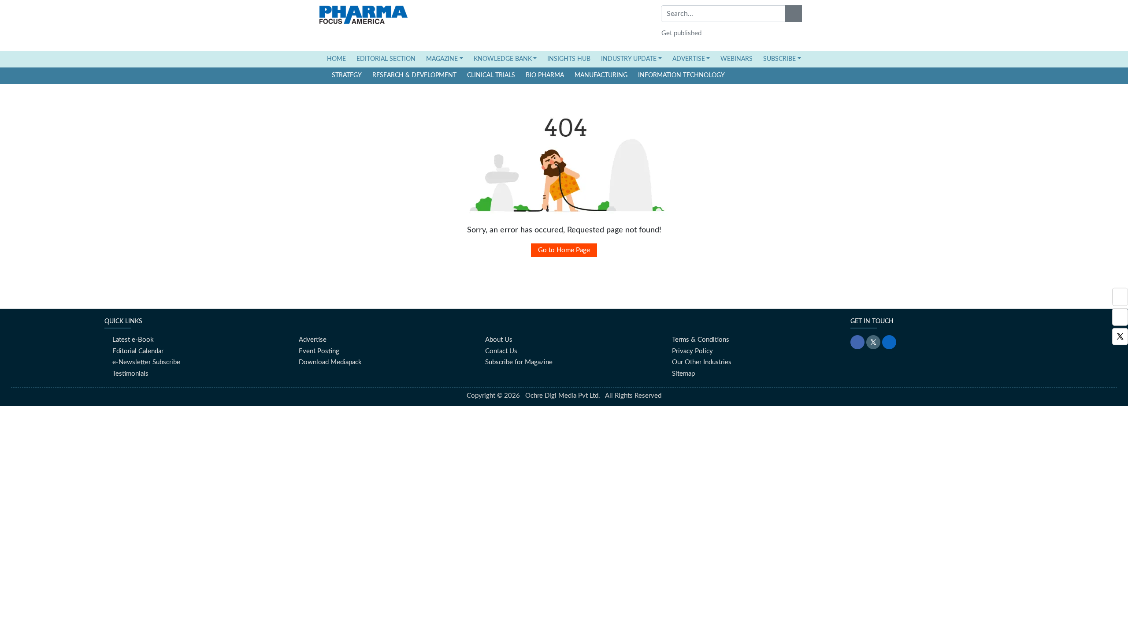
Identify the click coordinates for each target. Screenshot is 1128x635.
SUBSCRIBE (779, 59)
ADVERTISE (688, 59)
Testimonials (130, 373)
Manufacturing (601, 75)
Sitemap (683, 373)
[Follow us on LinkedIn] (1120, 297)
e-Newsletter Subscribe (146, 362)
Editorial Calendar (137, 351)
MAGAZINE (442, 59)
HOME (339, 59)
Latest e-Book (133, 339)
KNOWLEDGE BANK (503, 59)
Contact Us (501, 351)
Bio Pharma (545, 75)
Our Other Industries (701, 362)
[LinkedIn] (889, 342)
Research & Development (414, 75)
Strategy (347, 75)
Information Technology (681, 75)
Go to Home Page (564, 250)
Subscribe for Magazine (519, 362)
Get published (681, 33)
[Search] (793, 13)
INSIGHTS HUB (568, 59)
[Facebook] (1120, 316)
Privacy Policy (692, 351)
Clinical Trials (491, 75)
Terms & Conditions (700, 339)
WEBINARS (736, 59)
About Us (498, 339)
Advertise (313, 339)
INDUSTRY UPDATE (629, 59)
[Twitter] (1120, 337)
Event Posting (319, 351)
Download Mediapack (330, 362)
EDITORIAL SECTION (386, 59)
